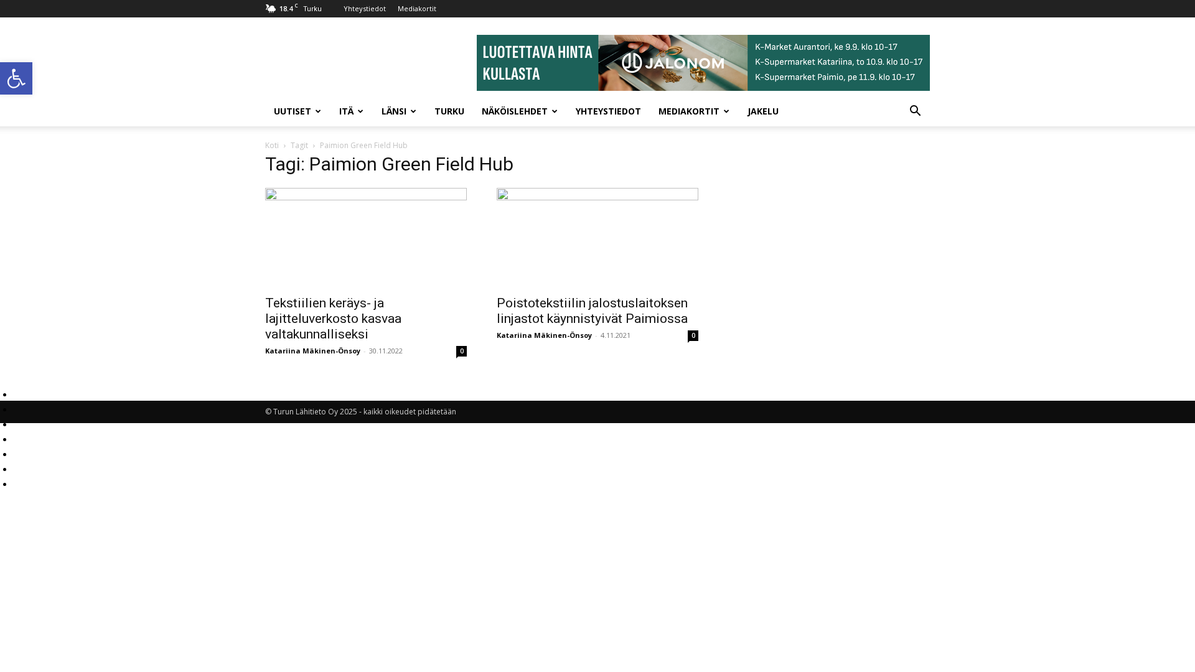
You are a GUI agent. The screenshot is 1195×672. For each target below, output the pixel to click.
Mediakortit (417, 8)
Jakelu (763, 111)
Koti (272, 145)
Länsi (394, 111)
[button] (16, 78)
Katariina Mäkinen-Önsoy (312, 350)
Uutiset (292, 111)
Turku (449, 111)
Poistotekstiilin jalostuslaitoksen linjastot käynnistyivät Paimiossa (592, 311)
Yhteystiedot (365, 8)
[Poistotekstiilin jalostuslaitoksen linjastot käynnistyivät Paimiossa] (597, 237)
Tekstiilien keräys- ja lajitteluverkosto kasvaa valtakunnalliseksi (333, 319)
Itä (346, 111)
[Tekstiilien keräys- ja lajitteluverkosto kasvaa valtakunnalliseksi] (366, 237)
